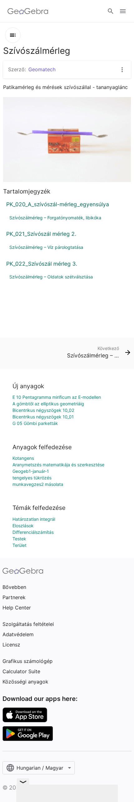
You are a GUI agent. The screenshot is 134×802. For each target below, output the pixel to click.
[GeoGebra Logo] (27, 11)
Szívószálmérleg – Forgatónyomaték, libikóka (55, 217)
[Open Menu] (123, 11)
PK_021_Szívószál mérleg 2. (41, 234)
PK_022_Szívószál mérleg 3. (41, 263)
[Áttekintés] (13, 35)
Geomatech (41, 69)
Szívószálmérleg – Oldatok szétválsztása (51, 276)
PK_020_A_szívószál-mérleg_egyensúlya (57, 204)
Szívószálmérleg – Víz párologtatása (46, 247)
